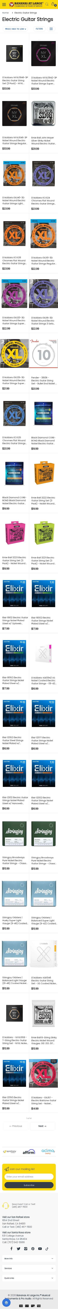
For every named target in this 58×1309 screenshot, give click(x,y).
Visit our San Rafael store (16, 1217)
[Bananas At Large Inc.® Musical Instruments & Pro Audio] (26, 4)
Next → (42, 1126)
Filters (39, 29)
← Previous (15, 1126)
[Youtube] (40, 1249)
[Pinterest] (33, 1249)
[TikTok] (46, 1249)
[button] (51, 28)
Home (5, 12)
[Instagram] (26, 1249)
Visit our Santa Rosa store (16, 1232)
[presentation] (3, 1151)
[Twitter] (18, 1249)
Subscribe (29, 1185)
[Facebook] (11, 1249)
